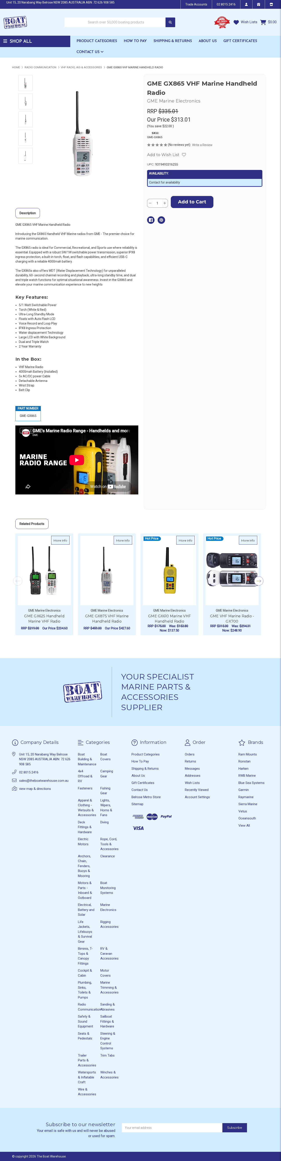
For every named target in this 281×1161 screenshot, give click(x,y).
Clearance (107, 856)
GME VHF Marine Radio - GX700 (232, 618)
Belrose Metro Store (146, 797)
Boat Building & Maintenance (87, 759)
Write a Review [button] (202, 145)
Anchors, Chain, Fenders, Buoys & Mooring (84, 866)
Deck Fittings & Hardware (85, 827)
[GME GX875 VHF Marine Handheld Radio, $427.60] (107, 570)
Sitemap (137, 804)
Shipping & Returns (172, 41)
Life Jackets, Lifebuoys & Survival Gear (85, 932)
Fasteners (85, 788)
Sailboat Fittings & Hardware (107, 1021)
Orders (190, 754)
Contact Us (89, 52)
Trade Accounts (196, 4)
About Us (208, 41)
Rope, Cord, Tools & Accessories (109, 844)
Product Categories (97, 41)
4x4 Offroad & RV (85, 776)
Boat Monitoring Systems (108, 888)
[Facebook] (151, 220)
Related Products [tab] (32, 524)
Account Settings (197, 797)
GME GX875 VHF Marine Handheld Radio (107, 618)
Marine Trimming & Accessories (109, 987)
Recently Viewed (197, 790)
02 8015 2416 (226, 4)
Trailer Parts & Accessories (87, 1060)
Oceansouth (247, 818)
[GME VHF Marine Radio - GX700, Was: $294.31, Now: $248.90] (232, 570)
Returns (190, 761)
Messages (192, 769)
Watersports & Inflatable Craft (87, 1077)
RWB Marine (247, 776)
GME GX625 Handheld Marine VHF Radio (44, 618)
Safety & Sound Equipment (85, 1021)
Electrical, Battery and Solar (86, 910)
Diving (104, 822)
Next (258, 581)
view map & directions (35, 789)
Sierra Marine (247, 804)
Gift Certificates (240, 41)
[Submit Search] (170, 22)
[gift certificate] (258, 4)
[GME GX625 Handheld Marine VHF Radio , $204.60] (44, 570)
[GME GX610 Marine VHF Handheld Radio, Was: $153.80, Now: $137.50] (169, 570)
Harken (243, 769)
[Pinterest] (161, 220)
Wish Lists (248, 22)
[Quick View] (65, 540)
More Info (62, 540)
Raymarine (246, 797)
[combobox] (120, 22)
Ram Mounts (247, 754)
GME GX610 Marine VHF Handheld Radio (169, 618)
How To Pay (135, 41)
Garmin (243, 790)
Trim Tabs (107, 1055)
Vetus (242, 811)
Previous (17, 581)
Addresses (192, 776)
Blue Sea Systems (251, 783)
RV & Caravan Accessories (109, 953)
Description (28, 213)
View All (244, 826)
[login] (246, 4)
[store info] (271, 4)
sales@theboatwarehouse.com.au (43, 781)
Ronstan (244, 761)
